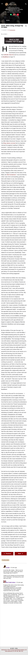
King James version (9, 143)
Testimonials (5, 560)
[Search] (26, 4)
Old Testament (11, 174)
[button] (26, 26)
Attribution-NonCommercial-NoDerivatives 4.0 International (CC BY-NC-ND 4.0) (14, 650)
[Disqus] (14, 584)
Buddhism (6, 57)
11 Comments (11, 30)
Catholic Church (8, 54)
